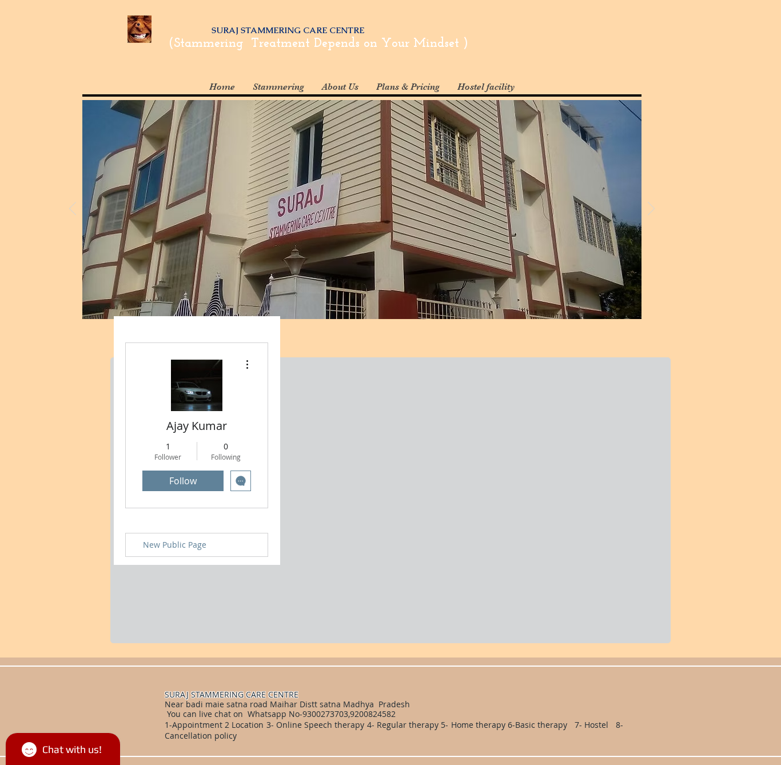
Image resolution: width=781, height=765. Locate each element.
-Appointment (195, 724)
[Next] (651, 209)
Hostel (596, 724)
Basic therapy (542, 724)
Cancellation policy (202, 735)
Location (246, 724)
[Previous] (72, 209)
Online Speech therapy (320, 724)
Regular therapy (408, 724)
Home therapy (479, 724)
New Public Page (174, 544)
